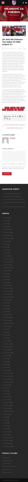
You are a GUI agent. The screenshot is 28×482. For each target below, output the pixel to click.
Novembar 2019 (7, 405)
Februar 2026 (7, 229)
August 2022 (7, 326)
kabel (22, 107)
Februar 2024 (7, 285)
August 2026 (7, 217)
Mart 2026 (6, 226)
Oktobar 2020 (7, 379)
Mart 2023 (6, 311)
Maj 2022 (6, 332)
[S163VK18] (14, 31)
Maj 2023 (6, 305)
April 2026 (6, 223)
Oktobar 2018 (7, 443)
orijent (7, 107)
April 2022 (6, 335)
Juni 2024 (6, 273)
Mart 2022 (6, 338)
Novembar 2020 (7, 376)
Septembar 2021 (8, 352)
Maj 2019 (6, 423)
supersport (10, 109)
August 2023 (7, 299)
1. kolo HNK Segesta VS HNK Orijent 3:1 (13, 193)
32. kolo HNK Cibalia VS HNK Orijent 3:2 (13, 196)
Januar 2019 (6, 434)
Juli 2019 (6, 417)
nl (15, 109)
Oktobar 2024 (7, 264)
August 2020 (7, 384)
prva (4, 109)
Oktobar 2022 (7, 320)
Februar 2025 (7, 256)
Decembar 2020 (8, 373)
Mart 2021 (6, 367)
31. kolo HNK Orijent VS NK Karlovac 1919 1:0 (14, 199)
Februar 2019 (7, 431)
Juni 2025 (6, 244)
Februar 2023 (7, 314)
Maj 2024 (6, 276)
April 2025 (6, 250)
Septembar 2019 (8, 411)
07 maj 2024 (6, 48)
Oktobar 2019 (7, 408)
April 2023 (6, 308)
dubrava (13, 107)
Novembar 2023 (7, 291)
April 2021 (6, 364)
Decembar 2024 (8, 258)
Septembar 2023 (8, 297)
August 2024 (7, 270)
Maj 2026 (6, 220)
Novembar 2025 (7, 232)
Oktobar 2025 (7, 235)
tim (18, 107)
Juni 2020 (6, 387)
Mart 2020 (6, 393)
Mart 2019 (6, 428)
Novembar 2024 (7, 261)
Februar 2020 (7, 396)
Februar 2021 (7, 370)
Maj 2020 (6, 390)
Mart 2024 (6, 282)
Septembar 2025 (8, 238)
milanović (20, 109)
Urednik (14, 48)
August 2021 (6, 355)
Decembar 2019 (7, 402)
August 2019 (6, 414)
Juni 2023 (6, 302)
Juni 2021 (6, 358)
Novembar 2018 (7, 440)
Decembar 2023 (8, 288)
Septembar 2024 (8, 267)
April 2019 (6, 426)
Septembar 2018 (8, 446)
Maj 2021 (6, 361)
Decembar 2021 (7, 343)
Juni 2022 (6, 329)
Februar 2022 (7, 341)
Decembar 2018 (7, 437)
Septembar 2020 (8, 382)
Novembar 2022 (7, 317)
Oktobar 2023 (7, 294)
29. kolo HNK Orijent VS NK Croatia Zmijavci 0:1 (14, 206)
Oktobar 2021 (7, 349)
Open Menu (3, 2)
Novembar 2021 (7, 346)
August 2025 (7, 241)
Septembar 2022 (8, 323)
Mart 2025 (6, 253)
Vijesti (20, 48)
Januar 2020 (7, 399)
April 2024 (6, 279)
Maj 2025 (6, 247)
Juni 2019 (6, 420)
